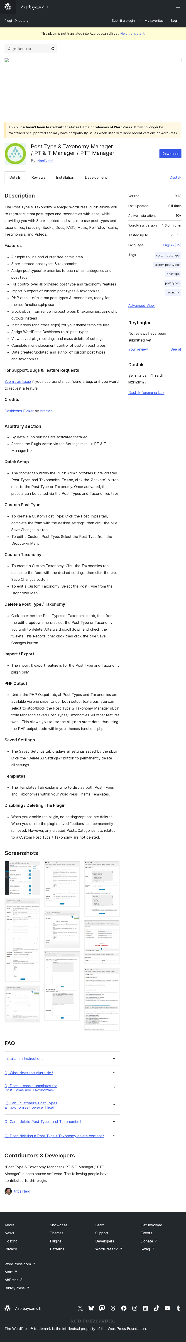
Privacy (11, 1249)
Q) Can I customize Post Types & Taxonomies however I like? (31, 1105)
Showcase (58, 1225)
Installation (65, 177)
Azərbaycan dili (28, 1308)
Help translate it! (132, 33)
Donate (149, 1241)
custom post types (167, 264)
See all (176, 349)
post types (172, 283)
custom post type (168, 255)
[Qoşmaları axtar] (52, 48)
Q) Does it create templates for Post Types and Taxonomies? (31, 1088)
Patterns (57, 1249)
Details (15, 177)
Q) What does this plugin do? (29, 1073)
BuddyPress (17, 1288)
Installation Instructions (24, 1059)
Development (96, 177)
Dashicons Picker (19, 411)
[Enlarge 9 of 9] (113, 974)
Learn (100, 1225)
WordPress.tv (108, 1249)
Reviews (38, 177)
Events (146, 1233)
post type (173, 274)
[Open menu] (178, 7)
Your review (138, 349)
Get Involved (151, 1225)
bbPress (14, 1280)
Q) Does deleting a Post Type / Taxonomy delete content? (54, 1136)
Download (170, 154)
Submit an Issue (18, 381)
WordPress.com (20, 1264)
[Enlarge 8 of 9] (113, 926)
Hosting (11, 1241)
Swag (147, 1249)
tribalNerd (45, 161)
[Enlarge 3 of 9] (34, 991)
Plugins (55, 1241)
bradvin (46, 411)
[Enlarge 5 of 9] (74, 916)
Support (101, 1233)
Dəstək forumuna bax (146, 392)
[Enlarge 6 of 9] (74, 957)
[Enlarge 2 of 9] (34, 904)
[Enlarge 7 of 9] (113, 867)
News (9, 1233)
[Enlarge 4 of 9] (74, 867)
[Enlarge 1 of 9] (34, 867)
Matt (11, 1272)
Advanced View (141, 305)
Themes (56, 1233)
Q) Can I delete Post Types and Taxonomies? (43, 1122)
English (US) (172, 245)
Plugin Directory (17, 20)
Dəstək (175, 177)
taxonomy (173, 292)
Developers (104, 1241)
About (10, 1225)
